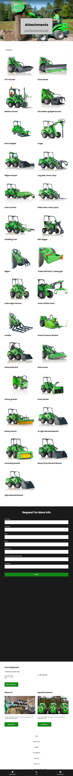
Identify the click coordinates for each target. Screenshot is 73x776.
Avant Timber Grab (46, 303)
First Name (7, 519)
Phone (6, 541)
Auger (40, 143)
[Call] (36, 772)
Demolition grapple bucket (49, 111)
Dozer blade (43, 79)
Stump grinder (11, 399)
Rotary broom (11, 431)
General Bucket (11, 367)
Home (6, 9)
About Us (36, 758)
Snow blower (43, 399)
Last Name (7, 526)
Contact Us (36, 764)
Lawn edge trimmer (13, 303)
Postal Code (8, 548)
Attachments (14, 9)
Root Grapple (10, 143)
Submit (36, 574)
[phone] (38, 675)
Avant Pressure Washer (48, 335)
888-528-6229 (43, 675)
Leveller (8, 335)
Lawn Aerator (10, 207)
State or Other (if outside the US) (13, 556)
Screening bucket (12, 463)
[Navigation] (67, 3)
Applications (36, 741)
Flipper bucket (11, 175)
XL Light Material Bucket (48, 431)
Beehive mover (11, 111)
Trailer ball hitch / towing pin (50, 271)
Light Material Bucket (14, 495)
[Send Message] (60, 772)
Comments (7, 563)
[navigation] (37, 750)
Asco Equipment (9, 2)
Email (6, 534)
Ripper (7, 271)
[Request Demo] (13, 772)
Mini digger (43, 239)
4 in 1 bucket (10, 79)
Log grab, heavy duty (47, 175)
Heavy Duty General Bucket (50, 463)
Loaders (36, 747)
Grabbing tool (11, 239)
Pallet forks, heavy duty (48, 207)
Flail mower (43, 367)
